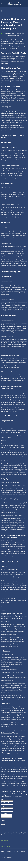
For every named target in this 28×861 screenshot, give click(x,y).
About (2, 851)
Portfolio (16, 851)
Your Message (5, 813)
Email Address (5, 802)
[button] (1, 3)
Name (3, 799)
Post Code (4, 809)
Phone (3, 806)
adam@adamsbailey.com (7, 846)
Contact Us (3, 853)
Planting (23, 851)
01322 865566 (4, 840)
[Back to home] (14, 3)
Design (9, 851)
